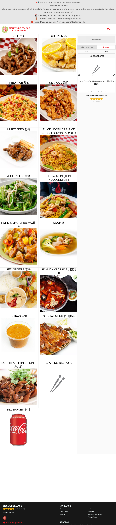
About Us (91, 511)
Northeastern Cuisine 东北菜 (18, 364)
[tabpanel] (97, 74)
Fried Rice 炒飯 (18, 82)
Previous (79, 75)
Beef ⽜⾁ (18, 35)
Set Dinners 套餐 (18, 269)
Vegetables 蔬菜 (18, 176)
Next (114, 75)
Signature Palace (12, 506)
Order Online (64, 511)
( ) (110, 29)
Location (62, 514)
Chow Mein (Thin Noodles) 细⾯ (59, 178)
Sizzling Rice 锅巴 (59, 362)
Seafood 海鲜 (59, 82)
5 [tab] (102, 91)
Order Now (96, 39)
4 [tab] (98, 91)
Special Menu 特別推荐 (59, 316)
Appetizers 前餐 (18, 129)
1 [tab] (88, 91)
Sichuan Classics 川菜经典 (58, 271)
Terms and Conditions (95, 514)
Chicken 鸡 (59, 35)
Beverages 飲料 (18, 409)
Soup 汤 (58, 222)
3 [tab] (95, 91)
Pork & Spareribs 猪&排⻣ (18, 224)
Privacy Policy (92, 517)
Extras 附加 (18, 316)
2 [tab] (91, 91)
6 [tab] (105, 91)
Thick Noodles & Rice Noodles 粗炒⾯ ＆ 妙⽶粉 (58, 131)
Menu (61, 509)
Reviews (90, 509)
